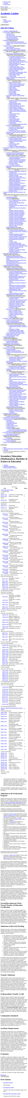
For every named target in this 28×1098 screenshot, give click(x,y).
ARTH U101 (5, 614)
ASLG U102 (5, 672)
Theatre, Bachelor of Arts (15, 63)
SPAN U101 (5, 678)
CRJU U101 (5, 690)
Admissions (6, 40)
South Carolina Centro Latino (13, 334)
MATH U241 (4, 756)
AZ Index (5, 3)
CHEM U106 (5, 539)
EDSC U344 (4, 725)
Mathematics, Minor (13, 307)
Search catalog (4, 8)
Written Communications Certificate (17, 109)
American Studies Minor (14, 86)
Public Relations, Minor (14, 74)
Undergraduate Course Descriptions (11, 343)
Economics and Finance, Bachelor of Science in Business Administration (17, 160)
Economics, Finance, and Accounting (14, 154)
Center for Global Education (12, 321)
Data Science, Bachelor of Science (17, 302)
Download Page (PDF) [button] (8, 1087)
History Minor (12, 87)
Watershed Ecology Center (12, 335)
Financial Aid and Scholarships (10, 435)
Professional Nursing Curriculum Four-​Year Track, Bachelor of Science (16, 263)
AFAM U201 (5, 687)
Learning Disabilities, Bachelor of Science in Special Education (16, 234)
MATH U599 (4, 768)
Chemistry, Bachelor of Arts (15, 313)
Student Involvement (11, 440)
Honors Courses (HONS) (12, 342)
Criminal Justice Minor (14, 143)
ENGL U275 (5, 652)
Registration (9, 420)
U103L (6, 562)
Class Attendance (10, 421)
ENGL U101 (4, 494)
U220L (6, 530)
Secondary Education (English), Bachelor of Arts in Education (16, 216)
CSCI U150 (5, 600)
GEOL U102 (5, 558)
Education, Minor (13, 226)
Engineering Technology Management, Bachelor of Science (18, 274)
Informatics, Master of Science (16, 409)
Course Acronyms (10, 346)
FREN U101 (5, 673)
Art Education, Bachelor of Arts (16, 56)
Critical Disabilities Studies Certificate (17, 139)
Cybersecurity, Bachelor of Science (17, 301)
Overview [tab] (5, 465)
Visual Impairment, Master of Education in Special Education (18, 385)
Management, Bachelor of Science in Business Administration (17, 181)
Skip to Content (7, 1)
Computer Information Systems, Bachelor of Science (16, 298)
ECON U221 (5, 692)
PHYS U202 (5, 572)
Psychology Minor (13, 129)
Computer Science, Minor (15, 306)
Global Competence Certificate (16, 108)
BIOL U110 (5, 525)
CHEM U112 (5, 550)
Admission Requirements (12, 341)
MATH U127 (4, 505)
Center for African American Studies (14, 319)
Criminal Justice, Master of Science (17, 357)
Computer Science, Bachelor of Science (18, 299)
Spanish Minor (12, 122)
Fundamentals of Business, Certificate (17, 185)
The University (6, 32)
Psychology (9, 125)
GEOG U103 (5, 695)
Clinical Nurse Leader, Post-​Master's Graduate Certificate (17, 399)
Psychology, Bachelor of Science (16, 127)
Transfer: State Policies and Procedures (15, 41)
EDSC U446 (4, 740)
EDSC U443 (4, 735)
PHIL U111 (5, 659)
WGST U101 (5, 704)
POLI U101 (5, 697)
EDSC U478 (4, 746)
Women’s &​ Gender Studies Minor (17, 146)
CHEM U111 (5, 546)
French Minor (12, 117)
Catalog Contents (7, 21)
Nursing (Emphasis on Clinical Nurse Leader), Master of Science (17, 394)
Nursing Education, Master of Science (17, 396)
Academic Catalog (10, 13)
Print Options (4, 444)
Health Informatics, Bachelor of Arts (17, 276)
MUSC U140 (5, 624)
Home (4, 19)
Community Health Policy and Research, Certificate (16, 247)
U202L (6, 573)
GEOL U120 (5, 589)
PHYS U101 (5, 565)
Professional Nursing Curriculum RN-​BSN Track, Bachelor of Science (16, 261)
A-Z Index (5, 22)
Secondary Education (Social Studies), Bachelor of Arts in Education (18, 221)
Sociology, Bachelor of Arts (15, 138)
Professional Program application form (14, 802)
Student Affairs (6, 439)
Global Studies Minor (14, 120)
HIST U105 (5, 636)
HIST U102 (5, 634)
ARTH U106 (5, 620)
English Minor (12, 115)
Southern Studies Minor (14, 94)
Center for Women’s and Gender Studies (15, 333)
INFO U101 (5, 604)
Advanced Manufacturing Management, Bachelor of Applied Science (18, 271)
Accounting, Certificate (14, 164)
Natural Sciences (10, 309)
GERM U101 (5, 676)
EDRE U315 (4, 718)
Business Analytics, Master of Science (17, 366)
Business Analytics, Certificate (16, 162)
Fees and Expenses (7, 432)
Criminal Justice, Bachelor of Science (17, 137)
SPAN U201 (5, 680)
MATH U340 (4, 760)
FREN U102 (5, 675)
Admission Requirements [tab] (9, 466)
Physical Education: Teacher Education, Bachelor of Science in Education (18, 237)
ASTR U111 (5, 513)
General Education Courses (7, 490)
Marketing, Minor (13, 190)
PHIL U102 (5, 657)
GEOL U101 (5, 555)
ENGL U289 (5, 654)
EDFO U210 (4, 714)
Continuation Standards (11, 423)
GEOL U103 (5, 561)
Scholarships (9, 438)
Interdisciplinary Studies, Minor (16, 330)
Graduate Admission (11, 349)
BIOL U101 (5, 518)
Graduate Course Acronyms (12, 416)
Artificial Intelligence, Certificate (16, 293)
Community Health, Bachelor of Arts (17, 230)
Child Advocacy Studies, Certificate (17, 130)
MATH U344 (4, 764)
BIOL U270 (5, 585)
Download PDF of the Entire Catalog (11, 1093)
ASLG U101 (5, 670)
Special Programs (10, 47)
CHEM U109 (5, 543)
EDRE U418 (4, 737)
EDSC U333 (4, 721)
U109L (6, 544)
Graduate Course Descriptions (10, 413)
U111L (6, 515)
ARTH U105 (5, 617)
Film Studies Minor (13, 116)
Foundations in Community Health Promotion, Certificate (17, 250)
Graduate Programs (7, 348)
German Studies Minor (14, 118)
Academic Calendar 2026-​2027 (10, 31)
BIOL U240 (5, 582)
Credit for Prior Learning (12, 425)
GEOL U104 (5, 587)
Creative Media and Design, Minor (17, 68)
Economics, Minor (13, 163)
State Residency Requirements (13, 433)
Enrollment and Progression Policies (14, 256)
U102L (6, 523)
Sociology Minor (13, 145)
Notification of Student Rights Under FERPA (16, 431)
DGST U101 (5, 602)
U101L (6, 519)
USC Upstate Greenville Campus (13, 36)
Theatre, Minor (12, 76)
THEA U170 (5, 628)
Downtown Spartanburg (11, 37)
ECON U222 (5, 694)
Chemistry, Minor (13, 317)
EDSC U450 (4, 743)
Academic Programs (8, 45)
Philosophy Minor (13, 89)
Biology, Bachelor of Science (15, 311)
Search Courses (6, 442)
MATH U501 (4, 767)
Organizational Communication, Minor (18, 72)
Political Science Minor (14, 90)
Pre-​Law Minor (12, 91)
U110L (6, 527)
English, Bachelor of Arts (15, 103)
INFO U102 (5, 606)
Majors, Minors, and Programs (13, 48)
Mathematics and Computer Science (14, 294)
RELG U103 (5, 662)
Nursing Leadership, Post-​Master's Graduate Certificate (17, 405)
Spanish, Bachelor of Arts (15, 104)
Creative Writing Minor (14, 113)
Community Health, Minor (15, 243)
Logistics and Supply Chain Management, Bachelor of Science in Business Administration (17, 178)
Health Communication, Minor (16, 69)
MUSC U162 (5, 608)
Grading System (10, 424)
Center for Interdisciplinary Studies (14, 322)
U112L (6, 552)
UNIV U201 (5, 702)
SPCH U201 (4, 500)
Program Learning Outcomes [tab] (10, 467)
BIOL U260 (5, 584)
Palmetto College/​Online (9, 336)
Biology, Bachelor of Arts (15, 310)
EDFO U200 (4, 712)
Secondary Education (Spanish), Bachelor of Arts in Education (16, 224)
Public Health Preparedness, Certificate (18, 252)
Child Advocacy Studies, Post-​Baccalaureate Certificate (16, 359)
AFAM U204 (5, 645)
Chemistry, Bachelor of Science (16, 314)
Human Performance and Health (13, 227)
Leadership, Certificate (14, 329)
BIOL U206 (5, 581)
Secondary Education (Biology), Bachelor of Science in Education (16, 211)
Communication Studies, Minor (16, 67)
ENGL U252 (5, 651)
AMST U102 (5, 649)
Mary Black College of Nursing (10, 253)
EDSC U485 (4, 749)
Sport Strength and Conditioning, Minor (18, 245)
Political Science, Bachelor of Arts (17, 83)
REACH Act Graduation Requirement (18, 429)
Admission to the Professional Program (15, 152)
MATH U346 (4, 765)
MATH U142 (4, 754)
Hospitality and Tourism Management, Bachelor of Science (18, 174)
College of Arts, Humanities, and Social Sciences (14, 49)
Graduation (8, 428)
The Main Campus (10, 35)
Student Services (10, 33)
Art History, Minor (13, 65)
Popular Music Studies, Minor (16, 73)
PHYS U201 (5, 569)
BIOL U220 (5, 529)
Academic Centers (7, 318)
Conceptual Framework (11, 197)
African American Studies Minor (16, 85)
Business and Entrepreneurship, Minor (18, 189)
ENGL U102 (4, 496)
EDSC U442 (4, 732)
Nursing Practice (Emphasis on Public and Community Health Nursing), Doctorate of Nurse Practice (17, 391)
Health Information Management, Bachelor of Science (16, 278)
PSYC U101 (5, 698)
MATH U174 (4, 507)
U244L (6, 535)
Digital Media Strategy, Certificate (17, 64)
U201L (6, 570)
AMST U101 (5, 647)
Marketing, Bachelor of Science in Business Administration (17, 183)
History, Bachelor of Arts (15, 82)
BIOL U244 (5, 534)
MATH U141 (4, 753)
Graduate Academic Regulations (13, 350)
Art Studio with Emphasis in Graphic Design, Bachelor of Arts (17, 58)
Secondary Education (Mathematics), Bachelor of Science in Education (17, 219)
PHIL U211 (5, 660)
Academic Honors (10, 427)
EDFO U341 (4, 716)
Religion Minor (12, 93)
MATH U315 (4, 758)
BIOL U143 (5, 578)
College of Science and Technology (11, 265)
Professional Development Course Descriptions (14, 417)
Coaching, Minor (13, 241)
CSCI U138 (5, 596)
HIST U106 (5, 639)
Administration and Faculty (12, 39)
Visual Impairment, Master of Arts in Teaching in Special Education (17, 382)
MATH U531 (4, 762)
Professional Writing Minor (15, 121)
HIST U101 (5, 633)
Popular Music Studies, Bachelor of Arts (18, 61)
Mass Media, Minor (13, 70)
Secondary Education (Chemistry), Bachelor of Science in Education (17, 213)
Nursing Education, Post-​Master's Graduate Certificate (16, 402)
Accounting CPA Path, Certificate (16, 367)
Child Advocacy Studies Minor (16, 128)
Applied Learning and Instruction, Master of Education (17, 375)
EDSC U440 (4, 729)
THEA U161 (5, 626)
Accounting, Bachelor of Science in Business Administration (17, 157)
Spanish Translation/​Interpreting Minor (18, 124)
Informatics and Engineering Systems (14, 268)
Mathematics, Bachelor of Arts (16, 303)
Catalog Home (6, 4)
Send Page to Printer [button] (8, 1082)
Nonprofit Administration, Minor (16, 331)
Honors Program (7, 339)
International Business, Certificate (16, 186)
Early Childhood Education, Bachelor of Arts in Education (17, 200)
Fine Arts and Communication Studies (15, 53)
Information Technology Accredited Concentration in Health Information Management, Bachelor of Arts (17, 287)
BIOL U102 (5, 522)
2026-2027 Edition (7, 28)
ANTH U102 (5, 689)
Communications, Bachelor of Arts (17, 60)
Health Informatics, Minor (15, 289)
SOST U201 (5, 663)
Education (8, 198)
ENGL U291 (5, 656)
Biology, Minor (12, 315)
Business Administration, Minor (16, 188)
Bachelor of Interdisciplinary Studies (17, 325)
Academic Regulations (8, 419)
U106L (6, 540)
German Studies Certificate (15, 107)
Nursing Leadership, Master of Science (18, 397)
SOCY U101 (5, 700)
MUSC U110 (5, 622)
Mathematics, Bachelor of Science (17, 305)
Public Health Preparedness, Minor (17, 244)
